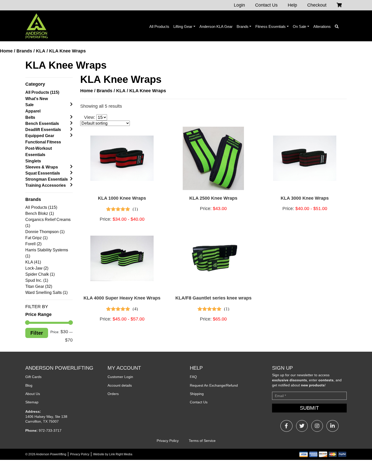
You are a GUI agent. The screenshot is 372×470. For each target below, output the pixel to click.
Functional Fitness (43, 142)
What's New (36, 99)
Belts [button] (30, 117)
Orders (113, 394)
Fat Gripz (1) (36, 238)
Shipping (197, 394)
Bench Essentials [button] (42, 123)
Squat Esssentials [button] (42, 173)
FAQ (193, 377)
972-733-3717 (50, 430)
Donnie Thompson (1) (45, 232)
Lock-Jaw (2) (36, 268)
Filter (36, 333)
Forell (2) (33, 244)
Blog (28, 385)
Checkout (316, 5)
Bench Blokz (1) (39, 213)
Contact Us (266, 5)
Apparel (32, 111)
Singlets (33, 161)
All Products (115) (42, 92)
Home (6, 50)
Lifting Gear (182, 26)
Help (292, 5)
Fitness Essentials (270, 26)
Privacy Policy (168, 441)
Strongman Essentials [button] (46, 179)
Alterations (322, 26)
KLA (40, 50)
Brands (243, 26)
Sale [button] (29, 105)
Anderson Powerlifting (51, 454)
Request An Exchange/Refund (214, 385)
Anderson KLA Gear (216, 26)
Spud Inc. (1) (36, 280)
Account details (120, 385)
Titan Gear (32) (38, 286)
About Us (32, 394)
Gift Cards (33, 377)
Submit (309, 408)
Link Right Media (120, 454)
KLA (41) (33, 262)
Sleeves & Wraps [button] (41, 167)
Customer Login (120, 377)
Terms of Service (202, 441)
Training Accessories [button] (45, 185)
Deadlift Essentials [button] (43, 129)
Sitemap (31, 402)
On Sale (299, 26)
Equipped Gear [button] (39, 136)
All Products (159, 26)
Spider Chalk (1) (40, 274)
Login (239, 5)
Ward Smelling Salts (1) (46, 292)
